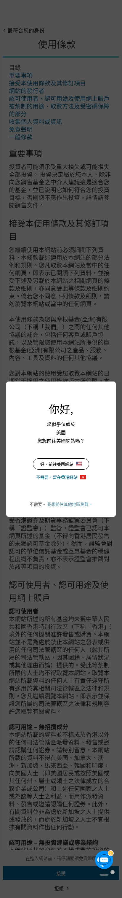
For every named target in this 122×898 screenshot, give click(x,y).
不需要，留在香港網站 (57, 477)
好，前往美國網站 (56, 464)
